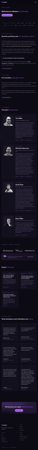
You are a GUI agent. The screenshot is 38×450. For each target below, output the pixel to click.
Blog (2, 434)
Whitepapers (4, 438)
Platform (21, 426)
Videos (3, 436)
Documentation (4, 441)
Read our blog (30, 256)
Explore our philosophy (6, 97)
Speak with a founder (6, 15)
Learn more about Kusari (6, 68)
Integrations (22, 430)
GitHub (16, 140)
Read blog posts (28, 140)
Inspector (21, 428)
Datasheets (3, 439)
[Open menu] (35, 2)
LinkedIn (21, 140)
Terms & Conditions (23, 438)
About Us (21, 434)
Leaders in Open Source (24, 436)
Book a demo (18, 410)
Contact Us (22, 439)
